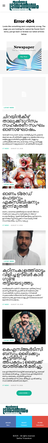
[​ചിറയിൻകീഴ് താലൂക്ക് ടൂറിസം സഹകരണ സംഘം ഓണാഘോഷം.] (24, 94)
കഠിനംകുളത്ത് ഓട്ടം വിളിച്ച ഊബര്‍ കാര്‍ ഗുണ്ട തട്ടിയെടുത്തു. (23, 276)
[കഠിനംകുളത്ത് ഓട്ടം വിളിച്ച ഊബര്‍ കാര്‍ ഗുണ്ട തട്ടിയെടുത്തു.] (24, 247)
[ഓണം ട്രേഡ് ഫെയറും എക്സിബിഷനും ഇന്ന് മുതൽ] (24, 171)
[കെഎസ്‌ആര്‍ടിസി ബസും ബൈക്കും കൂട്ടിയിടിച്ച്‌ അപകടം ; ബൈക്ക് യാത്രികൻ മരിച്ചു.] (24, 327)
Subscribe (40, 417)
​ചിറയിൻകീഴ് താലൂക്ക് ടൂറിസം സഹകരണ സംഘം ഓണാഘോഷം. (23, 123)
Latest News (9, 108)
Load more (23, 393)
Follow (24, 417)
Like (8, 417)
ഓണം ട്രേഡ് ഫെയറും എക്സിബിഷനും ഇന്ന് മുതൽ (20, 200)
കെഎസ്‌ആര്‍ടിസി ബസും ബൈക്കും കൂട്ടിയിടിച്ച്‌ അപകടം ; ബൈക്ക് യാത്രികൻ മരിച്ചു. (22, 358)
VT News (5, 148)
